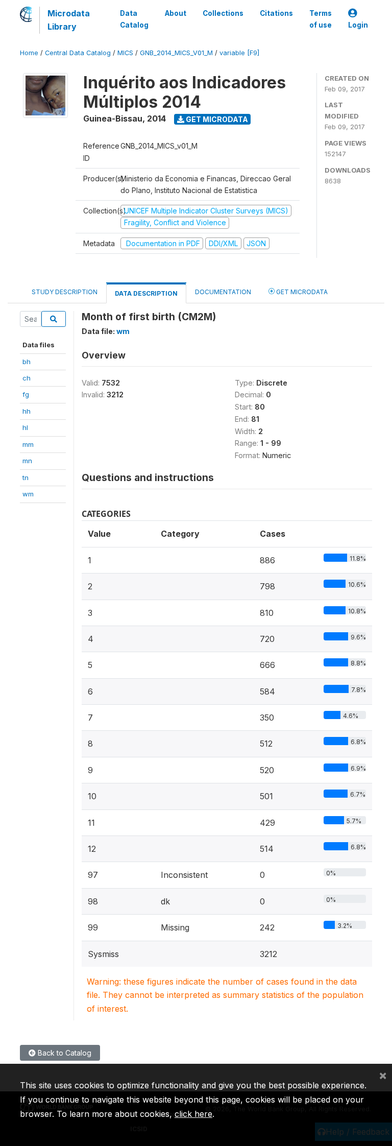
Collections (223, 13)
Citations (276, 13)
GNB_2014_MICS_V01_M (176, 53)
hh (26, 411)
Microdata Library (68, 20)
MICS (125, 53)
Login (358, 25)
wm (28, 494)
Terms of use (320, 19)
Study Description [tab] (64, 292)
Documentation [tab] (223, 292)
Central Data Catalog (78, 53)
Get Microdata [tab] (301, 292)
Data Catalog (134, 19)
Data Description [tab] (146, 293)
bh (26, 361)
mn (27, 461)
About (175, 13)
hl (25, 427)
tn (25, 477)
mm (28, 444)
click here (193, 1114)
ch (26, 378)
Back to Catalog (63, 1052)
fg (25, 394)
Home (29, 53)
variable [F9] (239, 53)
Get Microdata (216, 119)
